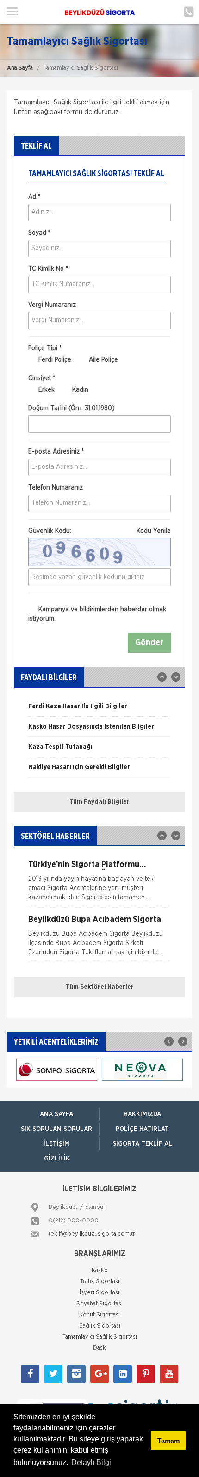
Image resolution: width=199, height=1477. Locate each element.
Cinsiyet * (41, 378)
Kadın (79, 390)
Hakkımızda (142, 1114)
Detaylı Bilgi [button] (91, 1462)
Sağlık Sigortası (99, 1326)
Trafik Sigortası (99, 1282)
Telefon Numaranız (55, 487)
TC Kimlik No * (48, 269)
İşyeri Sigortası (99, 1293)
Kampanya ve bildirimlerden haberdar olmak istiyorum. (97, 614)
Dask (99, 1348)
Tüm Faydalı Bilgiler (99, 802)
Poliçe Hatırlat (142, 1129)
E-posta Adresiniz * (56, 451)
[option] (99, 710)
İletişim (56, 1144)
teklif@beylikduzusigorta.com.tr (92, 1234)
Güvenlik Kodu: (99, 531)
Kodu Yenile (154, 531)
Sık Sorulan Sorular (56, 1129)
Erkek (46, 390)
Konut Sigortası (99, 1315)
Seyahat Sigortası (99, 1304)
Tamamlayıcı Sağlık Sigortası (99, 1337)
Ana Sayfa (20, 68)
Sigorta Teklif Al (142, 1144)
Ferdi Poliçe (54, 360)
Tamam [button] (168, 1440)
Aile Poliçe (102, 360)
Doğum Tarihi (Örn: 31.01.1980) (71, 408)
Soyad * (39, 233)
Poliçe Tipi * (45, 348)
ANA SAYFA (56, 1114)
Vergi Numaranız (52, 305)
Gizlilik (57, 1158)
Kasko (100, 1271)
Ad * (34, 197)
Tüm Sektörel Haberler (100, 987)
